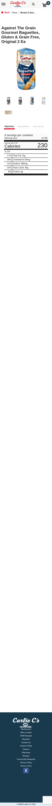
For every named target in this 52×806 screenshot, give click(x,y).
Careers (26, 749)
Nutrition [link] (9, 126)
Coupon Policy (26, 746)
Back (7, 12)
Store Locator (26, 732)
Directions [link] (38, 126)
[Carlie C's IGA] (18, 3)
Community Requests (26, 759)
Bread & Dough (28, 12)
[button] (8, 100)
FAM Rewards (26, 736)
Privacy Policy (26, 762)
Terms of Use (26, 766)
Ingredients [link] (23, 126)
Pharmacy (26, 752)
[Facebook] (26, 770)
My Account (26, 729)
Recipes (26, 756)
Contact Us (26, 742)
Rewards (26, 739)
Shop (14, 12)
